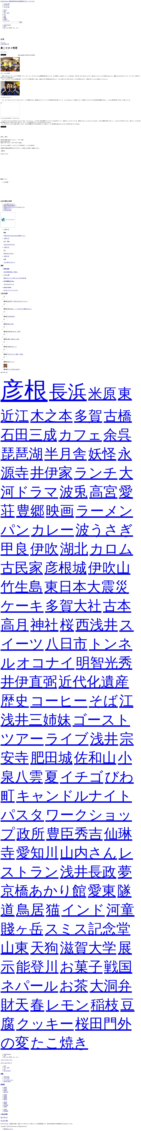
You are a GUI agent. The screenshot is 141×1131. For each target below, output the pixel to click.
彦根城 (65, 568)
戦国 (118, 967)
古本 (117, 606)
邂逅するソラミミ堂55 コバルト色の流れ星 (15, 278)
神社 (44, 625)
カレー (52, 530)
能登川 (37, 967)
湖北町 (5, 1102)
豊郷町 (5, 1098)
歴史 (15, 701)
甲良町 (5, 1096)
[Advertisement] (13, 166)
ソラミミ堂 (6, 275)
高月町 (5, 1106)
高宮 (103, 492)
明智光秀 (104, 663)
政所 (31, 834)
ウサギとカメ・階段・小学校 (15, 354)
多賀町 (5, 1094)
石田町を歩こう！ (12, 346)
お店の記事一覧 (5, 44)
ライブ (66, 739)
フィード (3, 42)
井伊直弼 (29, 682)
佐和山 (95, 758)
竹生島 (22, 587)
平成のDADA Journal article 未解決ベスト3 (14, 235)
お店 (5, 16)
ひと (5, 14)
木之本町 (6, 1105)
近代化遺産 (93, 682)
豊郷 (30, 511)
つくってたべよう (8, 1080)
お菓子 (81, 967)
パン (15, 530)
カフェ (80, 435)
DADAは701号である (9, 244)
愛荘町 (5, 1099)
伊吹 (44, 549)
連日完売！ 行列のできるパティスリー (17, 301)
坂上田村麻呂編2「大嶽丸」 (11, 272)
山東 (15, 948)
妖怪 (102, 454)
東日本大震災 (86, 587)
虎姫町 (5, 1103)
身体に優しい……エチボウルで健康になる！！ (19, 309)
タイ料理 (6, 182)
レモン (67, 1005)
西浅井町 (6, 1111)
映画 (60, 511)
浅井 (104, 739)
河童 (120, 910)
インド (83, 910)
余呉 (117, 435)
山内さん (88, 853)
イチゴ (81, 777)
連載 (5, 17)
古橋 (118, 416)
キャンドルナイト (74, 796)
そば (103, 701)
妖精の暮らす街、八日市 (13, 331)
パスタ (22, 815)
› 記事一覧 (6, 229)
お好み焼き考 (11, 316)
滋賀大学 (88, 948)
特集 (5, 11)
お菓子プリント (8, 208)
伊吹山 (109, 568)
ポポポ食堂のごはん (9, 281)
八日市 (66, 644)
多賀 (88, 416)
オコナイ (45, 663)
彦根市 (5, 1087)
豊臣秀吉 (74, 834)
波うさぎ (104, 530)
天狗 (44, 948)
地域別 (5, 19)
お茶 (74, 986)
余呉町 (5, 1109)
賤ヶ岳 (22, 929)
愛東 (102, 891)
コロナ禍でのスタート (9, 204)
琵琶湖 (22, 454)
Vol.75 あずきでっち (9, 284)
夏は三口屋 (10, 324)
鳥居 (30, 910)
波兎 (74, 492)
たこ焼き (59, 1043)
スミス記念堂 (87, 929)
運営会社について (8, 1129)
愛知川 (37, 853)
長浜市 (22, 55)
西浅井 (96, 625)
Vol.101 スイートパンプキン (11, 290)
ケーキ (22, 606)
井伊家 (51, 473)
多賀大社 (73, 606)
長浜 (68, 392)
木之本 (51, 416)
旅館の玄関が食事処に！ (10, 205)
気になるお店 (7, 1070)
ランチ (95, 473)
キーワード (6, 5)
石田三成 (29, 435)
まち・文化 (6, 12)
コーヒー (58, 701)
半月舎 (65, 454)
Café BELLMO (7, 210)
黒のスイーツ (11, 361)
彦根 (24, 391)
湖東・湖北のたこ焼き (13, 339)
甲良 (15, 549)
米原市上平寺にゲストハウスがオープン (14, 207)
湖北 (74, 549)
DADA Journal (7, 25)
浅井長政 (88, 872)
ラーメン (104, 511)
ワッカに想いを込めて (14, 369)
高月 (15, 625)
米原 (102, 394)
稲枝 (105, 1005)
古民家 (22, 568)
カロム (111, 549)
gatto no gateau (7, 287)
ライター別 (6, 7)
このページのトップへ (6, 1060)
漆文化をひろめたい (9, 253)
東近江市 (6, 1092)
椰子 (3, 150)
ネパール (29, 986)
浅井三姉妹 (36, 720)
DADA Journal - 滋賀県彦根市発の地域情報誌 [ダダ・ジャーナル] (17, 1)
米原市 (5, 1090)
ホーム (5, 9)
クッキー (45, 1024)
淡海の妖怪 (6, 268)
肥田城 (51, 758)
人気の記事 (6, 4)
